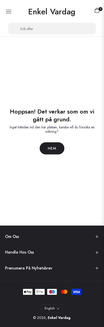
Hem (52, 148)
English (50, 308)
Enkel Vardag (59, 317)
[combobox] (52, 28)
